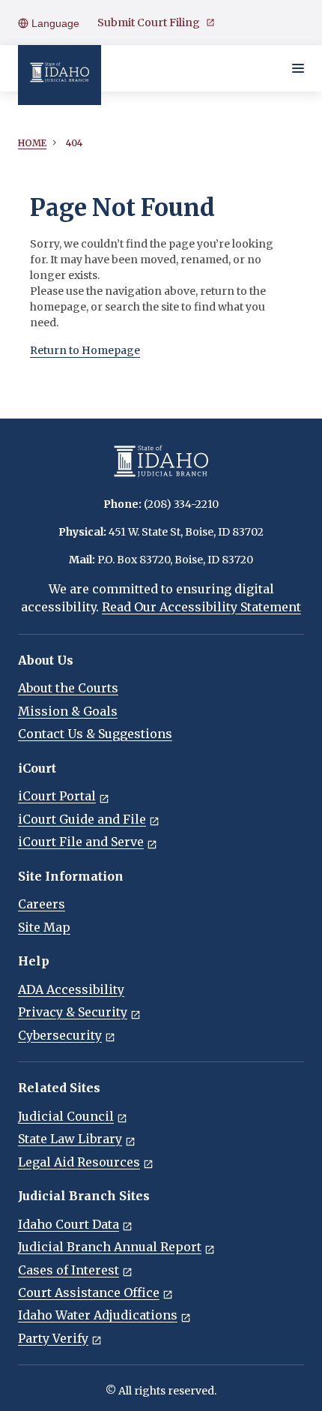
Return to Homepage (85, 350)
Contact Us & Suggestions (95, 733)
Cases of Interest (68, 1269)
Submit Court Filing (148, 22)
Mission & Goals (68, 711)
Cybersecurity (60, 1035)
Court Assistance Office (89, 1292)
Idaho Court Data (68, 1224)
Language (53, 23)
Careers (41, 903)
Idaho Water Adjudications (97, 1314)
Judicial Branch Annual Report (109, 1246)
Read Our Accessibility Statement (201, 606)
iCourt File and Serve (81, 841)
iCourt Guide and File (82, 819)
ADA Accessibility (71, 989)
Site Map (44, 927)
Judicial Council (66, 1116)
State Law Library (70, 1138)
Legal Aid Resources (79, 1161)
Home (32, 143)
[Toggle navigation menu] (298, 68)
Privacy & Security (72, 1011)
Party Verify (53, 1338)
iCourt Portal (57, 795)
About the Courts (68, 687)
